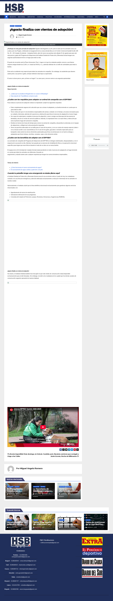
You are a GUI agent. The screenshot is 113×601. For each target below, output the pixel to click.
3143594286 (23, 555)
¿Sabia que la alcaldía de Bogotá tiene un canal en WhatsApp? (29, 93)
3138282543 (15, 561)
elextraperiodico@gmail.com (28, 569)
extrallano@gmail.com (28, 585)
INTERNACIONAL (69, 17)
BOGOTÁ (13, 17)
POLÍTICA (49, 17)
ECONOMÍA (58, 17)
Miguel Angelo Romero (25, 35)
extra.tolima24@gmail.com (28, 561)
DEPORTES (31, 17)
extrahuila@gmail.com (23, 577)
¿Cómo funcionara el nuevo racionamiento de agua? (26, 167)
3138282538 (14, 589)
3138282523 (14, 565)
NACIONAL (21, 17)
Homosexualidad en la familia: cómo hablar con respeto (16, 524)
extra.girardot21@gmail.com (24, 573)
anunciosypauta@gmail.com (28, 589)
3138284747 (15, 581)
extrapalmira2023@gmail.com (21, 556)
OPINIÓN (90, 17)
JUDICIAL (40, 17)
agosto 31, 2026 (13, 527)
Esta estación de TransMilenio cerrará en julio (24, 96)
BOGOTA (12, 25)
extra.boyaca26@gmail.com (28, 581)
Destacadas (18, 25)
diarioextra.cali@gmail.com (27, 565)
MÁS (96, 17)
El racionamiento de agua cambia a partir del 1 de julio (27, 169)
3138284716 (14, 569)
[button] (104, 17)
